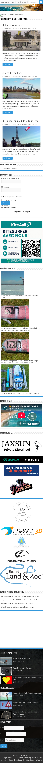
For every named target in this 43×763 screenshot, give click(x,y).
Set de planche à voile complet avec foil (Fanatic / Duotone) (20, 393)
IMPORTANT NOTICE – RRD (24, 603)
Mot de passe (5, 187)
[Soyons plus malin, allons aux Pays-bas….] (6, 680)
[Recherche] (41, 2)
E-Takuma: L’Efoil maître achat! (23, 607)
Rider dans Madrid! (13, 25)
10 (23, 670)
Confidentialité (25, 755)
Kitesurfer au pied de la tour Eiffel (21, 121)
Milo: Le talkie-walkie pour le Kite (28, 596)
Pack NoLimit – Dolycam (22, 668)
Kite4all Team (7, 28)
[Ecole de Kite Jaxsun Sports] (6, 661)
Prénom (3, 734)
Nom (2, 728)
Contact (16, 755)
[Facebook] (20, 2)
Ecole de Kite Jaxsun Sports (23, 658)
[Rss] (18, 2)
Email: (2, 740)
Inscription (4, 206)
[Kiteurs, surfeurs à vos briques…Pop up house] (6, 715)
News (25, 28)
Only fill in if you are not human (11, 197)
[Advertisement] (21, 630)
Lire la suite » (7, 64)
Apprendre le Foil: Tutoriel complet (27, 693)
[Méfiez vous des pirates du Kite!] (6, 705)
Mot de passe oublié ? (8, 207)
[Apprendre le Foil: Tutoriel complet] (6, 696)
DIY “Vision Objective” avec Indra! (27, 600)
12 (23, 661)
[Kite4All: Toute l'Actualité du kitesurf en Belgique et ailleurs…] (21, 7)
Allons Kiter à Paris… (14, 73)
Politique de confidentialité (16, 760)
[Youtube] (27, 2)
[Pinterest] (25, 2)
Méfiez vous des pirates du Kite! (25, 702)
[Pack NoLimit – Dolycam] (6, 671)
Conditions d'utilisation (34, 760)
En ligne (9, 168)
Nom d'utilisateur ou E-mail (10, 179)
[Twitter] (23, 2)
